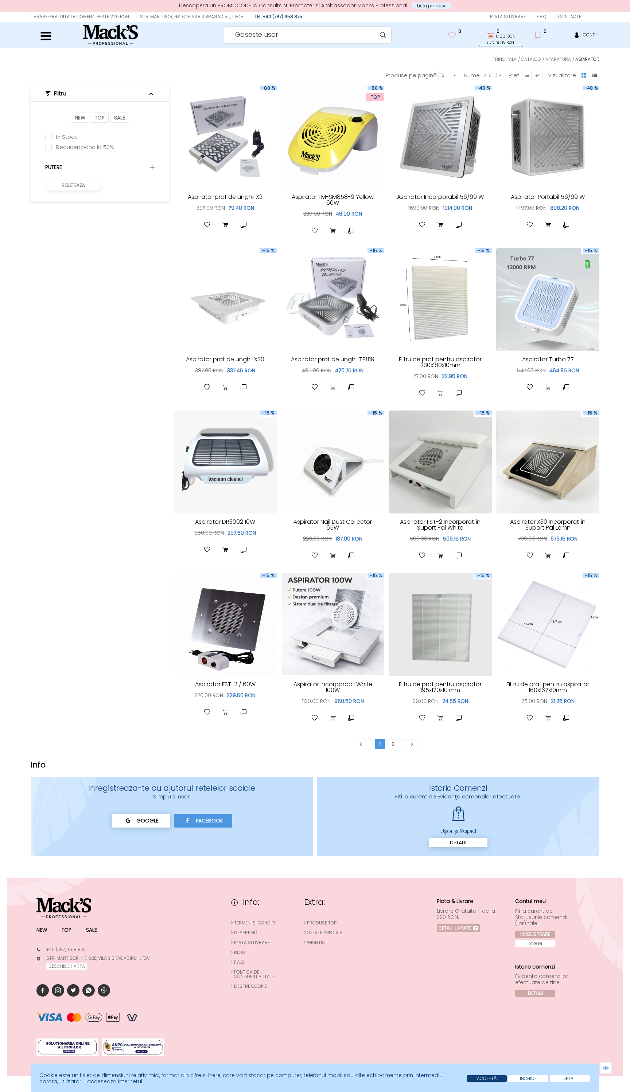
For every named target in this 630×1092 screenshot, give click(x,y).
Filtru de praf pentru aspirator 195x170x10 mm (440, 687)
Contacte (569, 16)
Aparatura (558, 59)
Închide (528, 1078)
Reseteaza (73, 185)
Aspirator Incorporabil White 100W (332, 687)
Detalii (458, 842)
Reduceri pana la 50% (85, 147)
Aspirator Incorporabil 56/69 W (440, 197)
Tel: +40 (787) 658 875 (278, 16)
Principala (505, 59)
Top (100, 117)
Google (147, 820)
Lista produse (432, 6)
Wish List (317, 942)
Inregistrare (535, 934)
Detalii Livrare (455, 928)
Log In (535, 943)
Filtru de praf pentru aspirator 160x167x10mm (547, 687)
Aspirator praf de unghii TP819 (332, 359)
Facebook (209, 820)
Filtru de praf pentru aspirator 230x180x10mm (440, 362)
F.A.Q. (542, 16)
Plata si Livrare (508, 16)
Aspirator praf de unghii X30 (225, 359)
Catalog (531, 59)
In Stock (66, 137)
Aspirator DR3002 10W (225, 522)
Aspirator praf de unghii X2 (225, 197)
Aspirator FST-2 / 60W (225, 684)
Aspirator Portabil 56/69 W (548, 197)
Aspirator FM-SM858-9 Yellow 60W (333, 200)
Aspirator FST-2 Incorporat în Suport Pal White (440, 525)
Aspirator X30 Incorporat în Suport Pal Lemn (548, 525)
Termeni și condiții (255, 923)
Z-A (498, 75)
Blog (239, 952)
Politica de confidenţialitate (254, 974)
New (80, 117)
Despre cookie (250, 986)
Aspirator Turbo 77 (548, 359)
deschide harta (66, 966)
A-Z (487, 75)
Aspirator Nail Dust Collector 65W (332, 525)
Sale (119, 117)
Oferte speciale (324, 933)
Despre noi (246, 933)
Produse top (322, 923)
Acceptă (487, 1078)
